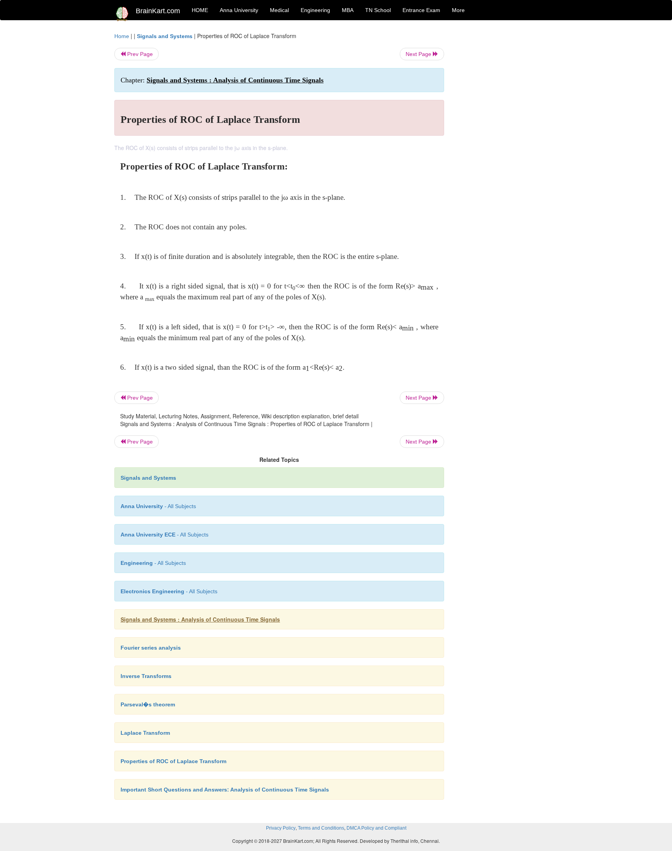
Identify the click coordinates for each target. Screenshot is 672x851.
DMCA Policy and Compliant (376, 828)
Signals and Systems (164, 36)
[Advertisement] (507, 148)
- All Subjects (158, 506)
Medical (279, 10)
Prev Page (139, 54)
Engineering (315, 10)
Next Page (419, 54)
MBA (348, 10)
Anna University (239, 10)
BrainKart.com (158, 11)
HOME (200, 10)
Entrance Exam (421, 10)
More (458, 10)
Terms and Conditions (321, 828)
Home (121, 36)
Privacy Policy (281, 828)
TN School (378, 10)
